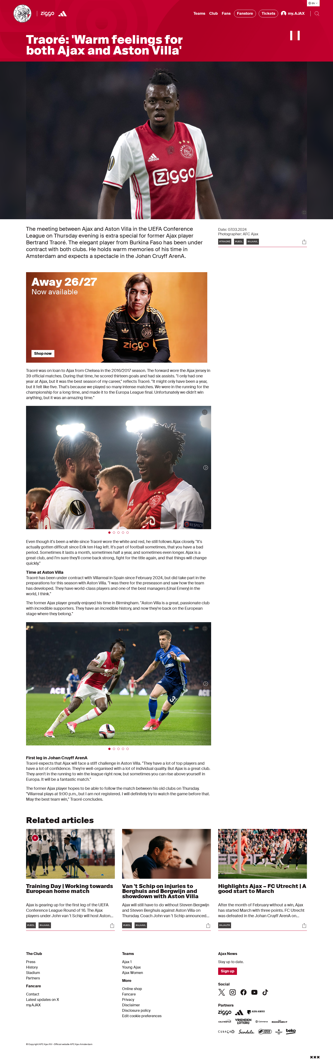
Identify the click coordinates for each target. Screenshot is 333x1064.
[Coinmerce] (261, 1022)
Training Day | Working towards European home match (69, 889)
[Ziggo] (47, 13)
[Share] (304, 242)
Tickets (268, 13)
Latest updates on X (42, 999)
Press (30, 962)
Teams (199, 13)
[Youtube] (254, 992)
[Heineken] (278, 1032)
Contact (32, 994)
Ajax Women (132, 973)
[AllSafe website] (265, 1032)
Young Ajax (131, 967)
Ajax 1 (127, 962)
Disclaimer (131, 1005)
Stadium (33, 973)
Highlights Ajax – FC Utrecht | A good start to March (262, 889)
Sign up (227, 971)
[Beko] (291, 1032)
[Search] (317, 13)
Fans (226, 13)
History (32, 967)
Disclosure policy (136, 1010)
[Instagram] (232, 992)
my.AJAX (33, 1005)
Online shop (132, 989)
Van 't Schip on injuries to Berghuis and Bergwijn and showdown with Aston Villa (160, 891)
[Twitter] (221, 992)
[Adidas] (62, 13)
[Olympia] (224, 1022)
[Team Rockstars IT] (279, 1022)
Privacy (128, 999)
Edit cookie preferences (142, 1016)
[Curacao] (226, 1032)
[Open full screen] (304, 212)
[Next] (201, 467)
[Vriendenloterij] (243, 1022)
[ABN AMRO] (256, 1012)
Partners (33, 978)
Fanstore (245, 13)
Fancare (129, 994)
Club (213, 13)
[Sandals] (246, 1032)
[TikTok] (265, 992)
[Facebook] (243, 992)
